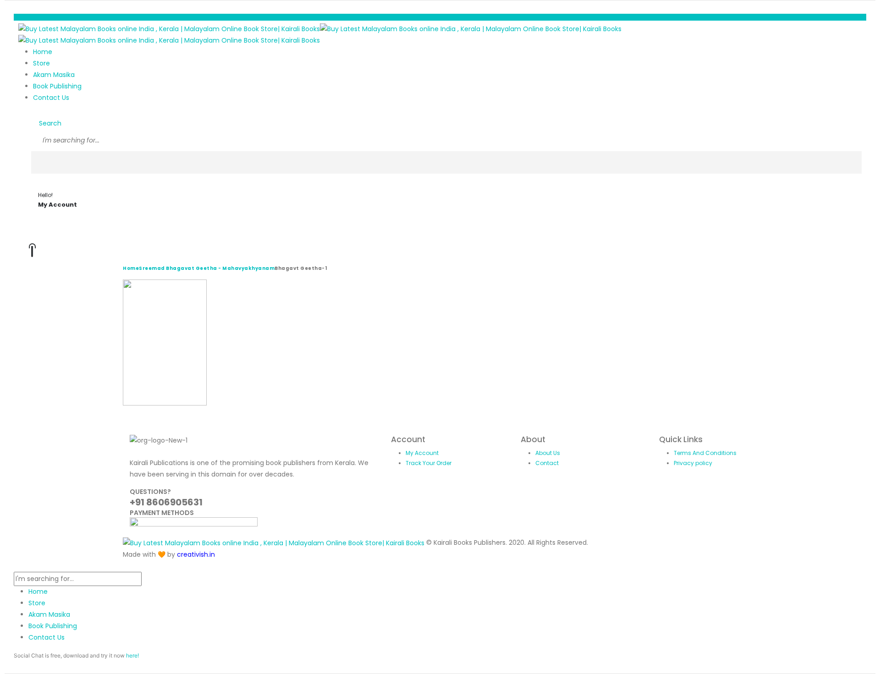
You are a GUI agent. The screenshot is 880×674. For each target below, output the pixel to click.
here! (132, 655)
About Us (547, 453)
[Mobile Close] (16, 565)
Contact (547, 463)
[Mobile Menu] (20, 17)
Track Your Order (428, 463)
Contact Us (51, 97)
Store (41, 63)
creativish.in (196, 554)
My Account (422, 453)
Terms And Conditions (705, 453)
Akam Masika (54, 74)
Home (42, 51)
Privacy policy (693, 463)
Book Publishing (57, 86)
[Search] (41, 163)
